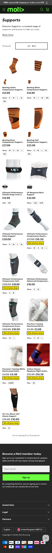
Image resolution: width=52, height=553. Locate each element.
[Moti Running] (16, 9)
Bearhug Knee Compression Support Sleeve (12, 142)
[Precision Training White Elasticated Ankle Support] (13, 354)
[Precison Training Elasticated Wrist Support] (38, 309)
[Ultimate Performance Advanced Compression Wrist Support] (38, 264)
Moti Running (24, 535)
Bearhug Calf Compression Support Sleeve (37, 142)
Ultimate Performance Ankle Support (12, 235)
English (7, 529)
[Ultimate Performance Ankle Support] (13, 219)
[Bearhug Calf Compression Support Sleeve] (38, 118)
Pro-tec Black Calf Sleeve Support (10, 415)
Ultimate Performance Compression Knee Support (12, 326)
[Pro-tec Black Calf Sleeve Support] (13, 399)
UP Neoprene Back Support (35, 193)
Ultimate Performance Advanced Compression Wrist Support (38, 281)
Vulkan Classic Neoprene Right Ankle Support (37, 371)
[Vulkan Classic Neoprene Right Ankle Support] (38, 354)
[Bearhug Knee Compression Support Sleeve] (13, 118)
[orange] (5, 82)
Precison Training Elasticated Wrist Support (35, 326)
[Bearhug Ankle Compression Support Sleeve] (13, 65)
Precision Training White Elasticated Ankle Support (13, 371)
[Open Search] (41, 9)
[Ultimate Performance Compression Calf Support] (13, 264)
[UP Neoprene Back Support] (38, 170)
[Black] (5, 187)
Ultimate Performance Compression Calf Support (12, 281)
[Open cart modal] (47, 9)
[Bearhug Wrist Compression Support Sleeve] (38, 65)
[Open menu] (4, 9)
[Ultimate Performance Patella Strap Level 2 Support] (13, 170)
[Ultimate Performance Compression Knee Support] (13, 309)
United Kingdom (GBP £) (31, 529)
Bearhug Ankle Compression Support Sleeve (12, 89)
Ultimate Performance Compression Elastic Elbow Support (37, 236)
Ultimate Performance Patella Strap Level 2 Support (12, 194)
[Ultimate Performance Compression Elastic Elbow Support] (38, 219)
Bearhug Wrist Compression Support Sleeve (37, 89)
